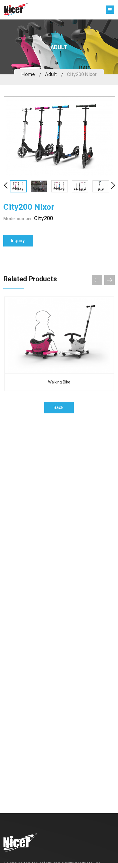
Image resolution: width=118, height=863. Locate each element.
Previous (6, 185)
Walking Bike (59, 382)
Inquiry (18, 240)
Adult (51, 74)
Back (59, 407)
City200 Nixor (82, 74)
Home (28, 74)
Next (114, 185)
